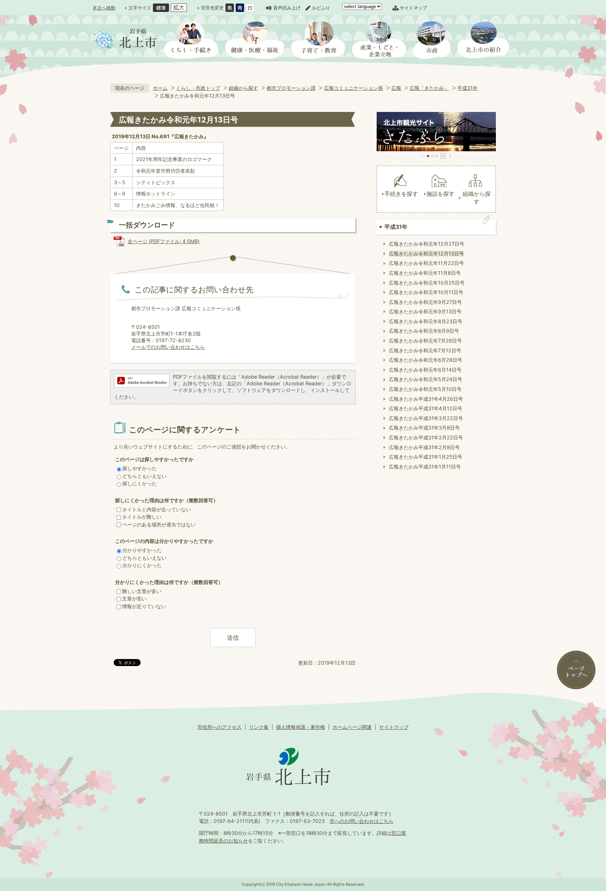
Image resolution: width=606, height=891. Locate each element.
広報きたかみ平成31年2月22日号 (426, 437)
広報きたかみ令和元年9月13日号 (425, 311)
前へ (422, 156)
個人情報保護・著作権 (300, 727)
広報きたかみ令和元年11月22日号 (426, 263)
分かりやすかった (142, 550)
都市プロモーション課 (291, 88)
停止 (443, 156)
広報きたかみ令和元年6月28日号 (425, 360)
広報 (396, 88)
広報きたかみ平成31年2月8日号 (424, 447)
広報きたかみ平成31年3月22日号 (426, 418)
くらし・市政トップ (198, 88)
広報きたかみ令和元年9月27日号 (425, 302)
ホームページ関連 (352, 727)
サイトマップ (413, 8)
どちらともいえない (144, 476)
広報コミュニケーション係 (353, 88)
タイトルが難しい (141, 517)
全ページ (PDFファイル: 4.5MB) (164, 241)
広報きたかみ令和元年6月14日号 (425, 370)
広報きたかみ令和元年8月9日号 (424, 331)
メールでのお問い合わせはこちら (168, 347)
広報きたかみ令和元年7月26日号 (425, 341)
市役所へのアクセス (219, 727)
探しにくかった (139, 483)
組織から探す (243, 88)
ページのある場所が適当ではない (159, 524)
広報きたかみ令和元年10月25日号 (427, 283)
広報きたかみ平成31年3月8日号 (424, 428)
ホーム (160, 88)
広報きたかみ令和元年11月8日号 (425, 273)
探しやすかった (139, 468)
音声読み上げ (287, 8)
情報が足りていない (144, 606)
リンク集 (259, 727)
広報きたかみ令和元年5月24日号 (425, 379)
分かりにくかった (142, 565)
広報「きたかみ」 (429, 88)
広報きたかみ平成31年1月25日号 (425, 457)
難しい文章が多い (141, 591)
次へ (450, 156)
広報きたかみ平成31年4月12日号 (425, 408)
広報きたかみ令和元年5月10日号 (425, 389)
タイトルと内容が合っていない (156, 509)
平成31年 (467, 88)
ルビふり (321, 8)
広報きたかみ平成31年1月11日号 (425, 467)
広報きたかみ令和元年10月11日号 (426, 292)
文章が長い (134, 598)
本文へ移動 (104, 8)
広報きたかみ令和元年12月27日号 (426, 244)
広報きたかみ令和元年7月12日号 (425, 350)
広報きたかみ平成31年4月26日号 (426, 399)
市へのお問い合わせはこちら (361, 821)
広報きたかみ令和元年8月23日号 (425, 321)
